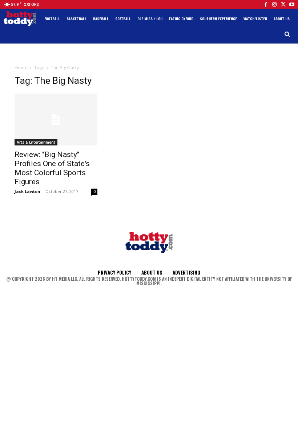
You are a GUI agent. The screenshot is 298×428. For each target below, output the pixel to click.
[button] (287, 34)
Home (21, 68)
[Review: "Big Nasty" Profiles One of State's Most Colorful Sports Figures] (56, 119)
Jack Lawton (27, 191)
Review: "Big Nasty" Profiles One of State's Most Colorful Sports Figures (52, 168)
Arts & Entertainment (36, 142)
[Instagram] (274, 4)
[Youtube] (291, 4)
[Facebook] (265, 4)
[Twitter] (283, 4)
